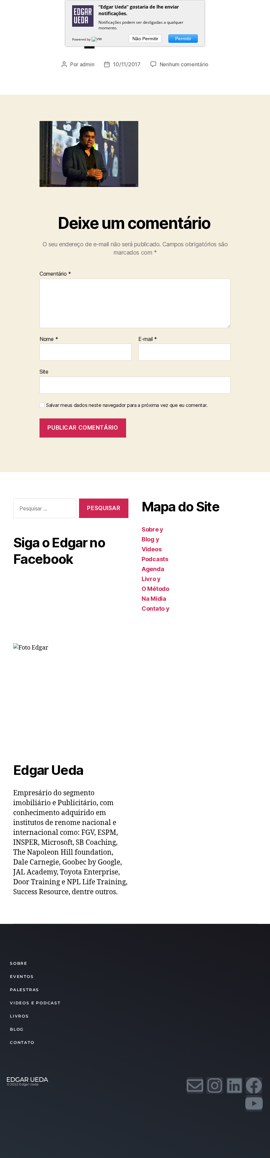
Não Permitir (145, 38)
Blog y (150, 539)
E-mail (147, 339)
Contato (22, 1042)
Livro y (151, 578)
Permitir (183, 38)
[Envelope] (195, 1085)
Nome (49, 339)
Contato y (156, 608)
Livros (19, 1016)
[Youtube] (254, 1103)
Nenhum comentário (184, 64)
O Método (155, 588)
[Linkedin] (234, 1085)
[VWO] (98, 39)
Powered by (82, 39)
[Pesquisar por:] (43, 510)
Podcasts (155, 559)
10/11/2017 (126, 64)
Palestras (24, 989)
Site (44, 371)
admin (87, 64)
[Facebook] (254, 1085)
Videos (151, 549)
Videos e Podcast (35, 1002)
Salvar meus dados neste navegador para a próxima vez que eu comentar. (126, 405)
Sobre (18, 963)
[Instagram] (214, 1085)
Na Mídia (154, 598)
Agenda (153, 568)
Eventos (22, 976)
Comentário (55, 274)
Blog (17, 1029)
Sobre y (152, 529)
